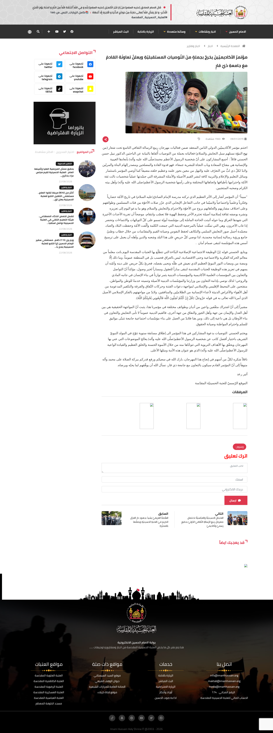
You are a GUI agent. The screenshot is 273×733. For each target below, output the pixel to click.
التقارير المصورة (65, 164)
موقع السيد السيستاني (107, 675)
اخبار (210, 46)
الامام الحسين (237, 31)
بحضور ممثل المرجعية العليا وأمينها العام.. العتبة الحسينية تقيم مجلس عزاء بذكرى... (54, 172)
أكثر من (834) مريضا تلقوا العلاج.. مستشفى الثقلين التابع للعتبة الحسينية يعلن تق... (56, 196)
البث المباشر (121, 31)
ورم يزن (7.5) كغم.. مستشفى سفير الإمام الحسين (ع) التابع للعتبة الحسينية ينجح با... (55, 243)
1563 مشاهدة (213, 139)
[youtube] (57, 31)
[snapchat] (122, 718)
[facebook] (72, 31)
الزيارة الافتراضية (165, 686)
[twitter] (64, 31)
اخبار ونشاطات (207, 31)
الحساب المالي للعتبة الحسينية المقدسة (224, 697)
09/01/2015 (237, 139)
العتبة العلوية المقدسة (49, 675)
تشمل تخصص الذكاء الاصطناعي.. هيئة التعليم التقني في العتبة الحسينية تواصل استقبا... (56, 219)
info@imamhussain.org (224, 675)
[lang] (30, 32)
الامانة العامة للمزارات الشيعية (107, 686)
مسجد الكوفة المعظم (49, 703)
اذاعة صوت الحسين (166, 697)
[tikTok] (112, 718)
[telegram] (132, 718)
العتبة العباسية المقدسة (49, 697)
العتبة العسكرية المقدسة (48, 692)
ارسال (232, 500)
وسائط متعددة (175, 31)
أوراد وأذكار (165, 692)
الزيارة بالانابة (145, 31)
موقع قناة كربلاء (107, 692)
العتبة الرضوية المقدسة (49, 686)
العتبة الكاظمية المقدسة (49, 681)
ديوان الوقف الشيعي (107, 681)
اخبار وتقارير (193, 46)
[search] (38, 32)
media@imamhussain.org (224, 686)
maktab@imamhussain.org (224, 681)
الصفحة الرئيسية (230, 46)
